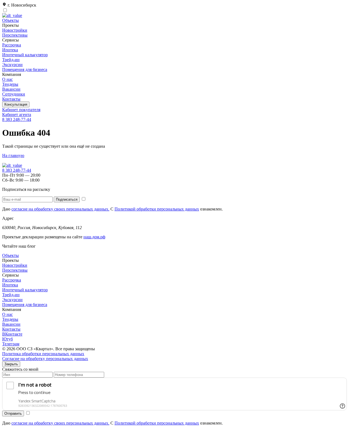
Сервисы (10, 275)
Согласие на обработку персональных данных (45, 358)
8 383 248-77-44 (16, 119)
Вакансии (11, 89)
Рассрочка (11, 45)
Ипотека (10, 50)
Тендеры (10, 84)
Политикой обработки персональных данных (157, 209)
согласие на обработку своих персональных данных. (60, 209)
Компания (11, 309)
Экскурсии (12, 64)
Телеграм (10, 344)
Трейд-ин (11, 59)
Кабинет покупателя (21, 109)
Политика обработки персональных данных (43, 353)
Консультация (15, 104)
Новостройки (14, 30)
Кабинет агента (16, 114)
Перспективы (15, 35)
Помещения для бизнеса (24, 69)
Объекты (10, 20)
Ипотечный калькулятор (25, 54)
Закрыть (11, 364)
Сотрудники (13, 94)
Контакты (11, 99)
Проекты (10, 260)
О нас (7, 79)
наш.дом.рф (94, 237)
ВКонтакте (12, 334)
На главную (13, 155)
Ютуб (7, 339)
